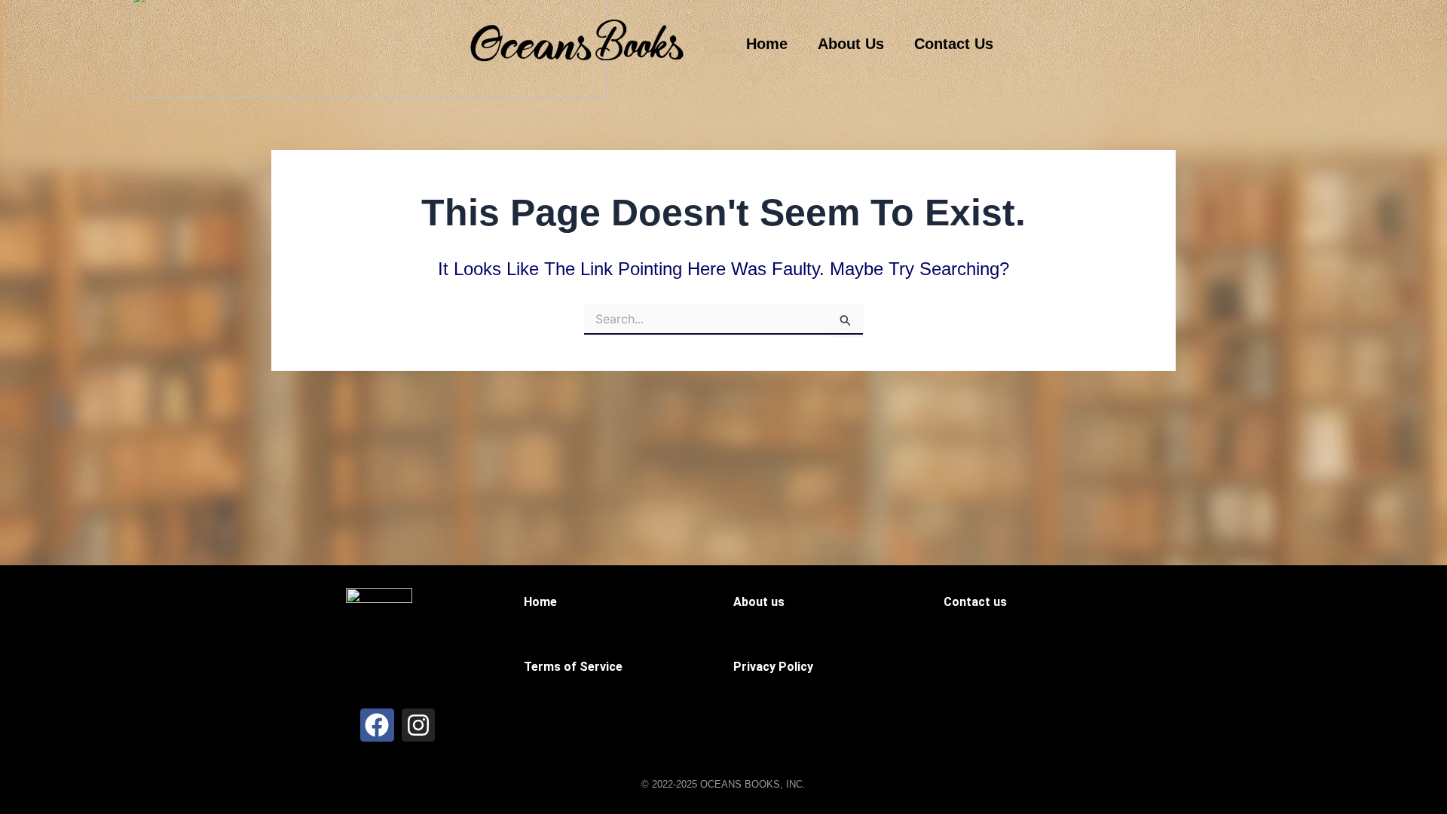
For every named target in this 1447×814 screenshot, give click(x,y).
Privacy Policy (773, 666)
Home (767, 43)
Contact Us (953, 43)
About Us (851, 43)
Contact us (975, 602)
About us (759, 602)
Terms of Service (573, 666)
